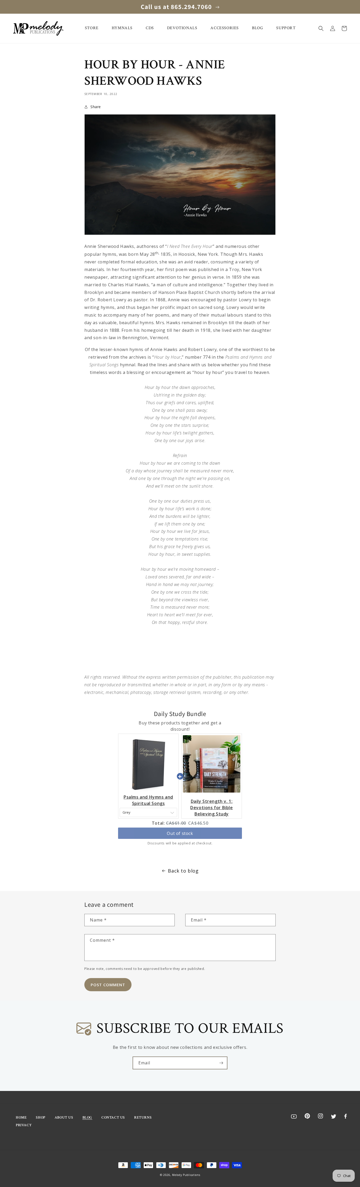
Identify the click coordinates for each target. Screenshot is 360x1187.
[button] (321, 28)
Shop (40, 1117)
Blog (87, 1117)
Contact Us (113, 1117)
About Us (64, 1117)
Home (21, 1117)
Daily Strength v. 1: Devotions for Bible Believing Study (211, 807)
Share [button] (95, 106)
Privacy (24, 1125)
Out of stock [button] (180, 833)
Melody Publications (186, 1175)
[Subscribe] (221, 1063)
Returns (143, 1117)
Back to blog (183, 871)
